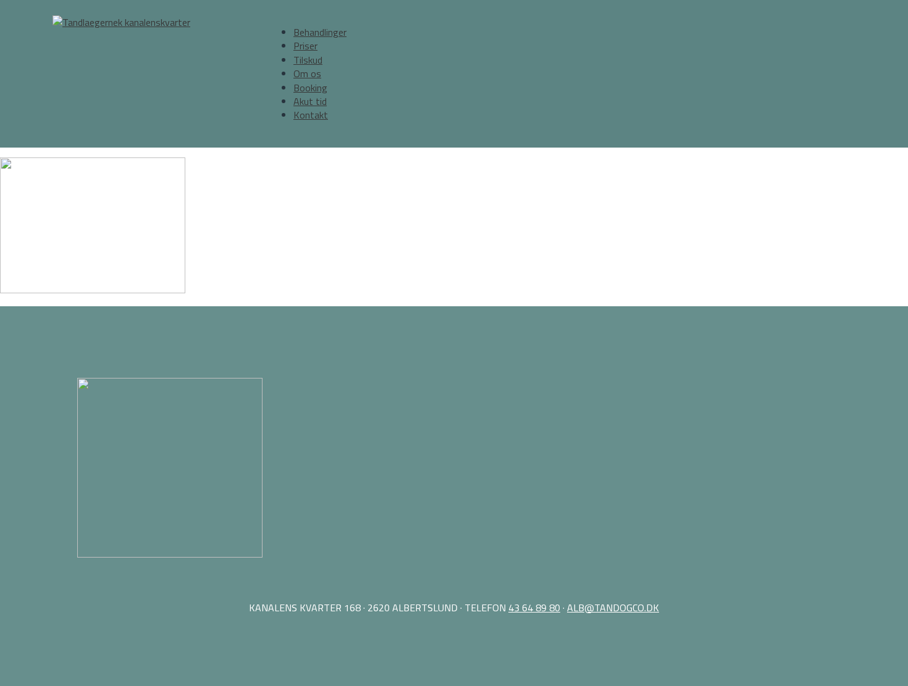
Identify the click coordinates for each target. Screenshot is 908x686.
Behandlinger (320, 32)
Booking (310, 87)
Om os (307, 73)
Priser (305, 45)
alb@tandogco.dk (613, 607)
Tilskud (307, 59)
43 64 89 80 (534, 607)
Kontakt (310, 114)
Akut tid (310, 101)
